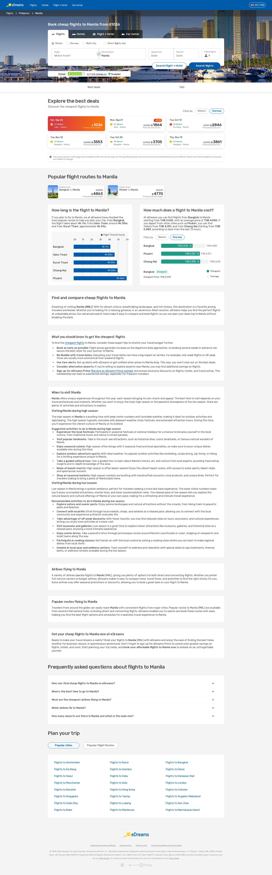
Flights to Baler (63, 809)
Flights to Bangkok (177, 762)
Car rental (77, 5)
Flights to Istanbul (121, 769)
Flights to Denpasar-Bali (180, 776)
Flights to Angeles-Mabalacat (183, 796)
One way (216, 111)
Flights (33, 5)
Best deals (94, 87)
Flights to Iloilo (118, 782)
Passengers (210, 51)
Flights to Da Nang (65, 769)
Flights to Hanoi (175, 769)
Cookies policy (126, 845)
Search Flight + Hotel (169, 65)
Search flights (204, 65)
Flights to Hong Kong (122, 789)
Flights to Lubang (120, 803)
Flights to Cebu (119, 776)
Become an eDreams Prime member (112, 370)
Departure (156, 52)
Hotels (45, 5)
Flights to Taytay (120, 796)
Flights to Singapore (66, 796)
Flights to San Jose (177, 803)
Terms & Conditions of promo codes (166, 845)
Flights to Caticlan (177, 789)
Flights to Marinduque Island (183, 809)
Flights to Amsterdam (67, 762)
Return (180, 52)
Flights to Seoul (63, 776)
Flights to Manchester (67, 782)
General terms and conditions (103, 845)
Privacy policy (141, 845)
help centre (174, 858)
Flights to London (176, 782)
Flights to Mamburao (122, 809)
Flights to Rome (119, 762)
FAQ (182, 87)
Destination (107, 52)
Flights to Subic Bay (66, 803)
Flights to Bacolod (65, 789)
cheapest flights (74, 342)
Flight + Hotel (60, 5)
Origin (57, 52)
